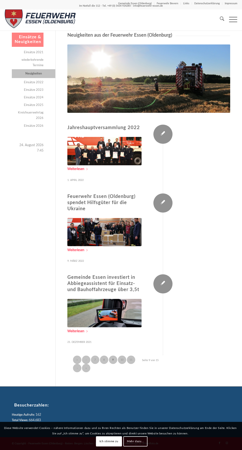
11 (131, 359)
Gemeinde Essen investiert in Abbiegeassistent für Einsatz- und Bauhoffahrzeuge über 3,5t (103, 283)
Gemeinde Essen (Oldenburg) (135, 3)
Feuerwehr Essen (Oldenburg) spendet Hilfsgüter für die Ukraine (101, 202)
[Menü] (230, 20)
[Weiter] (219, 79)
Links (186, 3)
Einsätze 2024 (33, 97)
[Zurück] (78, 79)
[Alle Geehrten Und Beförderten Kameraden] (104, 151)
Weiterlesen (75, 169)
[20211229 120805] (104, 313)
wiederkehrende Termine (32, 62)
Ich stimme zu (108, 441)
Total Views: (20, 420)
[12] (104, 232)
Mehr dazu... (135, 441)
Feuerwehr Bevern (167, 3)
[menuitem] (219, 20)
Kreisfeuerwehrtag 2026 (30, 115)
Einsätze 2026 (33, 125)
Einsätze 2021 (33, 52)
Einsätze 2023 (33, 90)
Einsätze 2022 (33, 82)
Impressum (231, 3)
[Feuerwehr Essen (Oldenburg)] (40, 20)
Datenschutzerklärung (207, 3)
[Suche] (219, 20)
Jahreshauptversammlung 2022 (103, 127)
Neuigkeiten (33, 73)
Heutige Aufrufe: (23, 414)
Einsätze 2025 (33, 105)
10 (122, 359)
